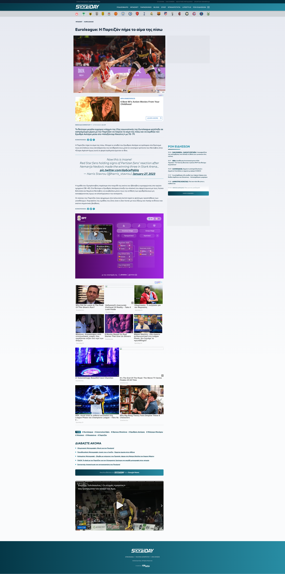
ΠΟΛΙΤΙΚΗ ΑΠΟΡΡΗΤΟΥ (143, 557)
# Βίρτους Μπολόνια (119, 432)
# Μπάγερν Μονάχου (154, 432)
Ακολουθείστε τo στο (119, 472)
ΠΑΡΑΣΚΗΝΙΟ (146, 7)
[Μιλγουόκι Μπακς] (208, 14)
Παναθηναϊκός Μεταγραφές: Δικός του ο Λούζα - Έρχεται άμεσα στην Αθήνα (106, 452)
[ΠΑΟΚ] (97, 14)
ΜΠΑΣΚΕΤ (134, 7)
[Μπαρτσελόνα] (159, 14)
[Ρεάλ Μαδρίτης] (151, 14)
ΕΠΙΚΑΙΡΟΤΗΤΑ (174, 7)
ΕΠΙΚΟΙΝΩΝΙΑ (129, 557)
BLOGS (156, 7)
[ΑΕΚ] (90, 14)
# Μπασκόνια (91, 435)
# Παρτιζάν (102, 435)
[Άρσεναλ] (137, 14)
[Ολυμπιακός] (76, 14)
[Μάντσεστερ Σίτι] (123, 14)
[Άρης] (103, 14)
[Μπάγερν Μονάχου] (194, 14)
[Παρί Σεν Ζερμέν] (201, 14)
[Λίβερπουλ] (109, 14)
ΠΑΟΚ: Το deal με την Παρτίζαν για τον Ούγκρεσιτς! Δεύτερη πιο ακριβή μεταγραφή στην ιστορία (113, 460)
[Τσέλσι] (130, 14)
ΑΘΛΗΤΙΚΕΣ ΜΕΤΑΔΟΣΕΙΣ (184, 1)
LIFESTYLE (186, 7)
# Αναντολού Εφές (102, 432)
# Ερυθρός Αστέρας (137, 432)
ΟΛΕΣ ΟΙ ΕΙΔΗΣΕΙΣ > (188, 193)
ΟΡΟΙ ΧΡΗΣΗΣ (155, 557)
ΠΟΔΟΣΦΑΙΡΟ (122, 7)
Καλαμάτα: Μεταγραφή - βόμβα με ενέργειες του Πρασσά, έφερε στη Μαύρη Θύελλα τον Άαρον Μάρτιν (115, 456)
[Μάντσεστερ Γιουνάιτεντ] (115, 14)
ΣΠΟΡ (163, 7)
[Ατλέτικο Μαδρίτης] (165, 14)
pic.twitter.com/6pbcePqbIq (119, 170)
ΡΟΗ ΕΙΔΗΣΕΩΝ (199, 7)
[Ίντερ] (187, 14)
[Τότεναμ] (144, 14)
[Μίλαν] (179, 14)
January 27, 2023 (144, 174)
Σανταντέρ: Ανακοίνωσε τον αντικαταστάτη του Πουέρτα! (98, 465)
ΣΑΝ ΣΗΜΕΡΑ (170, 1)
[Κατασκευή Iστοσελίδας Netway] (146, 566)
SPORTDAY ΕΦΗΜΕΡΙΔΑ (202, 1)
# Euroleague (87, 432)
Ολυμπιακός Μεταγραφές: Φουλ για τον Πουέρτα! (95, 448)
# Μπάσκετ (79, 435)
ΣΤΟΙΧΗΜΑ (160, 1)
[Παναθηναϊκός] (84, 14)
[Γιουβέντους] (172, 14)
